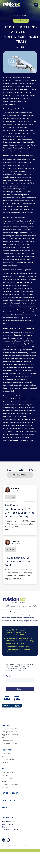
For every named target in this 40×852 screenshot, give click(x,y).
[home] (12, 4)
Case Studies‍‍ (8, 800)
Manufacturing (7, 753)
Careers (5, 787)
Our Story (5, 775)
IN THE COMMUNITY (10, 793)
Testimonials (6, 781)
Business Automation (10, 729)
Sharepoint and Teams (10, 732)
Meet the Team (7, 778)
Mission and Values (9, 772)
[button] (36, 5)
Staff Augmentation (9, 744)
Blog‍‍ (4, 808)
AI (3, 738)
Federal (5, 762)
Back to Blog (20, 16)
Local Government (9, 759)
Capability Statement (10, 784)
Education (5, 756)
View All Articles (20, 475)
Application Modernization (11, 735)
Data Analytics (7, 741)
